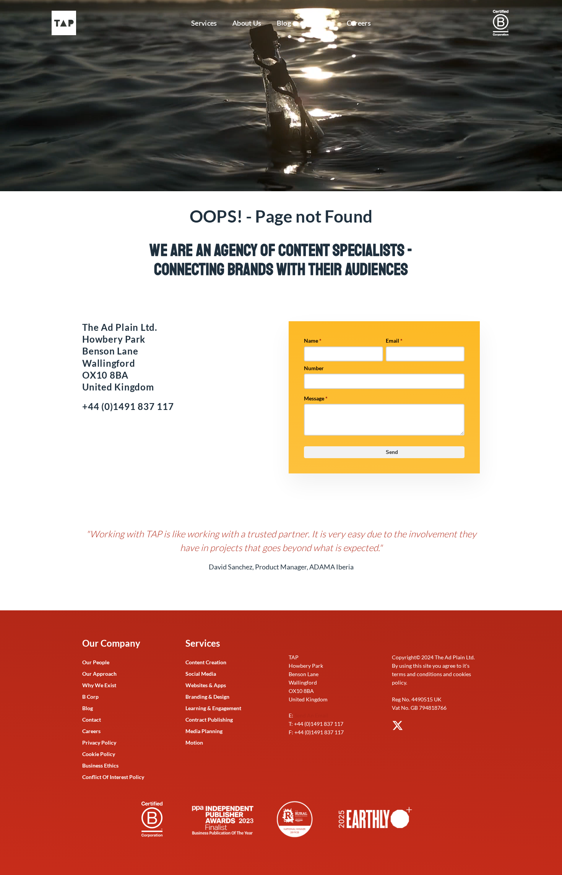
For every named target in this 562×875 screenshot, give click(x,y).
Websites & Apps (205, 685)
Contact (318, 23)
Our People (95, 662)
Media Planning (204, 731)
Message (316, 398)
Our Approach (99, 673)
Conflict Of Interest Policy (113, 777)
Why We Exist (99, 685)
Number (314, 368)
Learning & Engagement (213, 708)
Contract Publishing (209, 719)
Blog (284, 23)
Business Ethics (100, 765)
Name (313, 340)
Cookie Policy (98, 754)
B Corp (90, 696)
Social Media (200, 673)
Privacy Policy (99, 742)
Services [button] (204, 23)
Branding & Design (207, 696)
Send (392, 452)
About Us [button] (247, 23)
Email (394, 340)
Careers (359, 23)
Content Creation (205, 662)
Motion (194, 742)
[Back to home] (65, 23)
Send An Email (311, 715)
